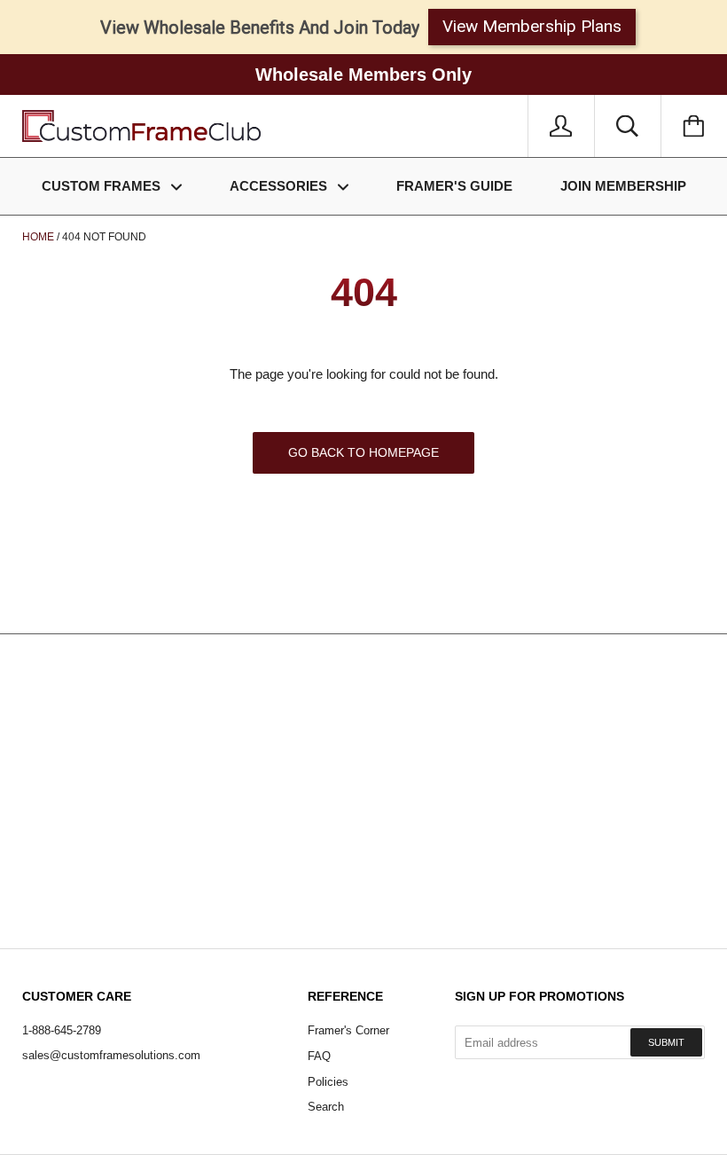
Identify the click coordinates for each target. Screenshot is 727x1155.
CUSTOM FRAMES (103, 185)
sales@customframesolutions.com (111, 1055)
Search (326, 1106)
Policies (328, 1081)
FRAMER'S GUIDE (454, 185)
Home (38, 237)
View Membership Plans (531, 26)
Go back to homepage (363, 452)
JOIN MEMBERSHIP (623, 185)
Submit (666, 1042)
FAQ (319, 1056)
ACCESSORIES (280, 185)
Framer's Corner (348, 1030)
